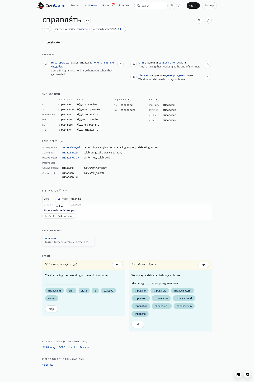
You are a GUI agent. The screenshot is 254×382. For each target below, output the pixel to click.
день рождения (176, 75)
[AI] (179, 5)
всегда (147, 75)
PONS (62, 347)
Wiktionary (49, 347)
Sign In (193, 5)
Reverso (84, 347)
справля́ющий (71, 147)
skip (51, 309)
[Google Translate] (171, 5)
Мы (140, 75)
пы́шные (108, 62)
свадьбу (164, 62)
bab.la (72, 347)
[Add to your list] (208, 20)
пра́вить (50, 238)
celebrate (47, 364)
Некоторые (58, 62)
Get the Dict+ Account (60, 216)
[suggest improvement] (199, 20)
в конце (175, 62)
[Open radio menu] (238, 374)
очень (98, 62)
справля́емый (70, 157)
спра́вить (82, 28)
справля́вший (70, 152)
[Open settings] (247, 374)
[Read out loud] (87, 20)
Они (141, 62)
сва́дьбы (56, 66)
